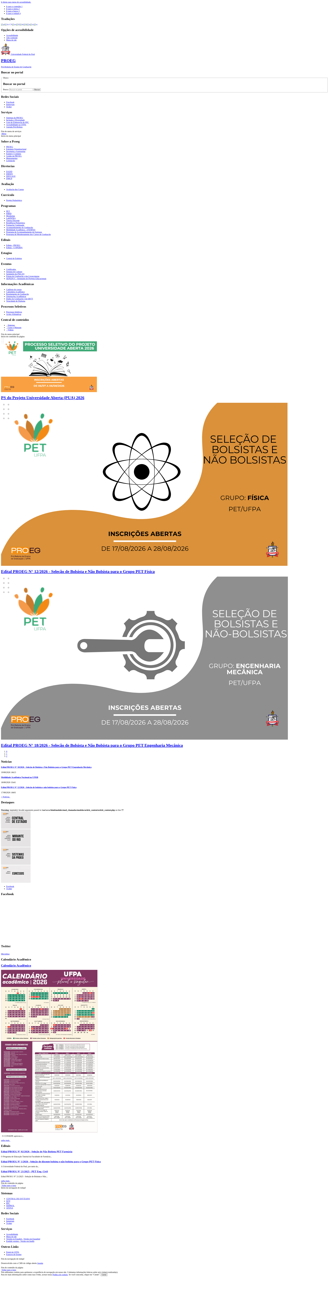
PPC (8, 1203)
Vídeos (10, 330)
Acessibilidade (12, 35)
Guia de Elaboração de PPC (17, 122)
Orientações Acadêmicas (16, 296)
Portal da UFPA (12, 1252)
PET (8, 211)
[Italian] (25, 24)
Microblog (5, 954)
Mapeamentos (11, 158)
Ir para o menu (13, 9)
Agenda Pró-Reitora (14, 127)
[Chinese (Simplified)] (8, 24)
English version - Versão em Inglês (20, 1241)
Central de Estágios (14, 258)
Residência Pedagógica (15, 223)
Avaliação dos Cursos (15, 189)
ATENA (9, 1208)
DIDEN (9, 174)
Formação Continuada (15, 225)
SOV (8, 1201)
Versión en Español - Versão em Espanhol (23, 1239)
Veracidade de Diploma (15, 301)
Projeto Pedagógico (14, 200)
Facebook (10, 886)
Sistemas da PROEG (14, 118)
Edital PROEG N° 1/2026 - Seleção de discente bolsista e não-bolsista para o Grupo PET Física (51, 1161)
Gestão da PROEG (14, 156)
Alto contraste (11, 38)
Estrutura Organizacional (16, 149)
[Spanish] (36, 24)
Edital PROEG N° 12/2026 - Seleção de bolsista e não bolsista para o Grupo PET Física (38, 787)
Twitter (9, 889)
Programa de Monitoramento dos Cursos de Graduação (28, 234)
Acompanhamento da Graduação (19, 227)
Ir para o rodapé (13, 13)
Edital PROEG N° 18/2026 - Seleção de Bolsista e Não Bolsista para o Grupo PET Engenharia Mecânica (92, 745)
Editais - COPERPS (14, 248)
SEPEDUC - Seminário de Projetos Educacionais (26, 279)
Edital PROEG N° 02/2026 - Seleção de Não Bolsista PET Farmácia (36, 1151)
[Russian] (32, 24)
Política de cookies (60, 1275)
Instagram (10, 1221)
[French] (18, 24)
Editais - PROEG (13, 245)
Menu (3, 134)
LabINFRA (11, 218)
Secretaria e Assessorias (15, 151)
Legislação (10, 161)
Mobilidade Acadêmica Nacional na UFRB (19, 777)
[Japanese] (28, 24)
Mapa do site (11, 40)
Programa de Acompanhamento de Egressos (24, 232)
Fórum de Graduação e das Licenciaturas (22, 276)
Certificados (11, 269)
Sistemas (11, 325)
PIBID (9, 213)
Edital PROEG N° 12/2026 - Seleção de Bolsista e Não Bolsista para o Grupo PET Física (78, 571)
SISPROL (10, 1206)
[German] (22, 24)
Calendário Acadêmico (15, 292)
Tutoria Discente (13, 220)
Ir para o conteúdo (14, 6)
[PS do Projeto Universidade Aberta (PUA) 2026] (49, 391)
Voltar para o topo (8, 1185)
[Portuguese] (3, 24)
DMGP (9, 178)
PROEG (9, 147)
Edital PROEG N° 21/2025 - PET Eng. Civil (24, 1171)
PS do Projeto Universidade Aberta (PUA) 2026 (42, 397)
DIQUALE (11, 176)
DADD (9, 171)
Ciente (104, 1275)
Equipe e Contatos (13, 154)
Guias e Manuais (14, 327)
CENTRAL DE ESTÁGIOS (18, 1199)
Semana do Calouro (14, 272)
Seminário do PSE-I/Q (15, 274)
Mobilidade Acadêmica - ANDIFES (20, 230)
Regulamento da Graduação (17, 294)
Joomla (40, 1263)
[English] (14, 24)
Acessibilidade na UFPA (16, 125)
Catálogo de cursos (14, 289)
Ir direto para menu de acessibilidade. (16, 2)
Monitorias (10, 216)
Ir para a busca (13, 11)
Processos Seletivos (14, 312)
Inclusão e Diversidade (15, 120)
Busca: (6, 89)
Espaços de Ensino (13, 1254)
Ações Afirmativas (13, 314)
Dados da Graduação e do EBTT (19, 299)
